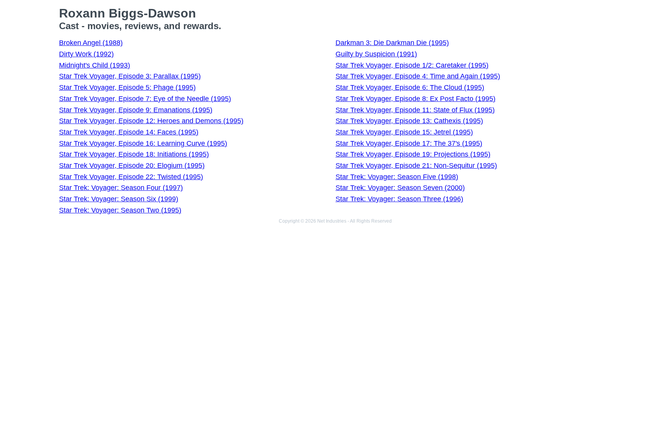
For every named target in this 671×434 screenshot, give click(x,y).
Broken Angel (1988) (91, 43)
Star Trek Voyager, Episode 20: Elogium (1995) (132, 165)
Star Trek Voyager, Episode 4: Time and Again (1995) (418, 76)
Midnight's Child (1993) (94, 65)
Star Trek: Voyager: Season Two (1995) (120, 210)
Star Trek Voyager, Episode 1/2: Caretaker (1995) (412, 65)
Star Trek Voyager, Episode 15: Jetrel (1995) (404, 132)
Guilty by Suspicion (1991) (376, 54)
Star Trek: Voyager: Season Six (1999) (118, 199)
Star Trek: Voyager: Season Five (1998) (397, 177)
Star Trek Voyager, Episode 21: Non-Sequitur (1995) (416, 165)
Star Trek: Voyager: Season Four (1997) (121, 188)
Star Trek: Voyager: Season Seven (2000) (400, 188)
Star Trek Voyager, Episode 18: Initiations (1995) (134, 154)
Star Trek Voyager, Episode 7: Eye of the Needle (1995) (145, 99)
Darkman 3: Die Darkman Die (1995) (392, 43)
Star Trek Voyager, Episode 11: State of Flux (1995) (415, 110)
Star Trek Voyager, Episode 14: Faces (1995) (128, 132)
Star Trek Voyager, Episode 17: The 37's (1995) (409, 143)
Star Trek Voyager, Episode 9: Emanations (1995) (135, 110)
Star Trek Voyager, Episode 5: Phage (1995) (127, 87)
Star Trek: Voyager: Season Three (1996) (399, 199)
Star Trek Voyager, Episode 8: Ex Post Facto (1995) (415, 99)
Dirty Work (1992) (86, 54)
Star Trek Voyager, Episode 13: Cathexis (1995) (409, 121)
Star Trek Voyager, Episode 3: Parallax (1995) (130, 76)
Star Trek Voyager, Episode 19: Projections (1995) (413, 154)
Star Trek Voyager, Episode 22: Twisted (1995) (131, 177)
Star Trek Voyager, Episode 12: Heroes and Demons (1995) (151, 121)
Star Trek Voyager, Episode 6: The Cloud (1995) (410, 87)
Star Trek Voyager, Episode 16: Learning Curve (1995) (143, 143)
